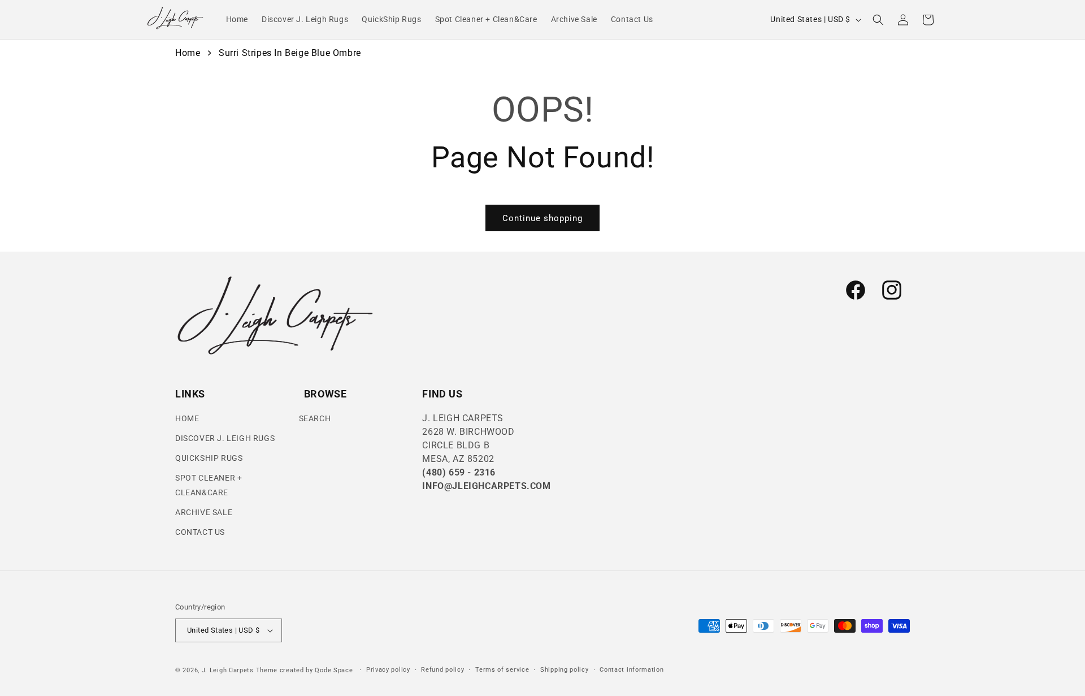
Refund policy (442, 669)
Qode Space (335, 670)
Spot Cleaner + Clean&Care (208, 484)
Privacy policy (388, 669)
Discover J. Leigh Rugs (225, 438)
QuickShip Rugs (208, 457)
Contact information (631, 669)
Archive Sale (203, 512)
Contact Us (200, 532)
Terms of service (502, 669)
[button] (878, 19)
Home (187, 52)
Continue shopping (542, 218)
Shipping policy (564, 669)
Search (315, 418)
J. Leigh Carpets (228, 670)
